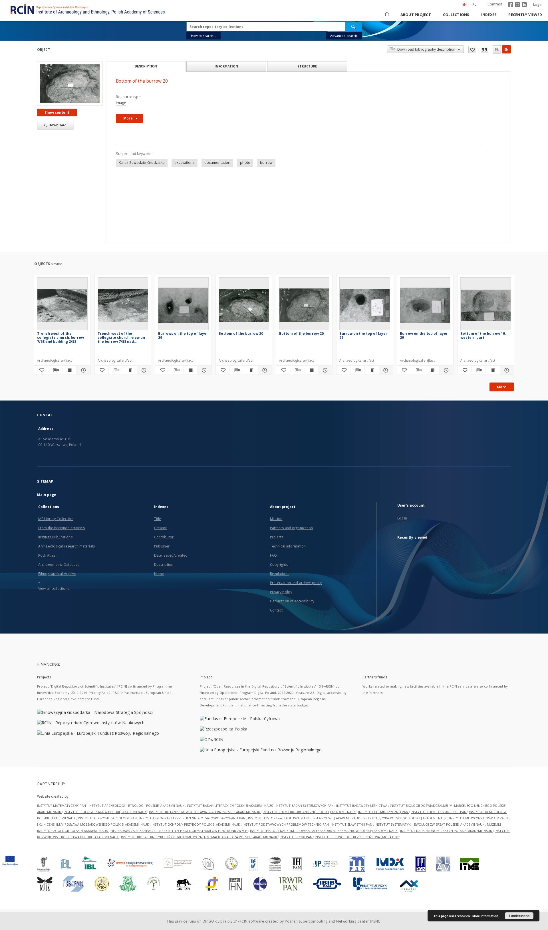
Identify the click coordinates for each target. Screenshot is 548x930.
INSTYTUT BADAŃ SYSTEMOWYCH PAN (305, 805)
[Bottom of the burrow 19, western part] (486, 305)
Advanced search (343, 35)
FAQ (273, 555)
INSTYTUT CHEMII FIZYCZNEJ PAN (383, 812)
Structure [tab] (307, 66)
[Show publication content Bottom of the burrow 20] (251, 370)
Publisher (162, 546)
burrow (266, 162)
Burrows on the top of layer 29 (183, 335)
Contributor (164, 537)
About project (415, 14)
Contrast (494, 4)
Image (121, 102)
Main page (46, 494)
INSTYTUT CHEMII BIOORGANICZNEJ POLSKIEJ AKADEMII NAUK (309, 812)
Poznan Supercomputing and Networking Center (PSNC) (333, 921)
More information (485, 916)
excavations (184, 162)
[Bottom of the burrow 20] (70, 83)
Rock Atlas (46, 555)
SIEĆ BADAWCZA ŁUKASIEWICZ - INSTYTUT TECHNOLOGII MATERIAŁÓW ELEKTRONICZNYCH (179, 831)
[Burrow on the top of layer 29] (365, 305)
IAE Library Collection (55, 518)
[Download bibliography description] (55, 370)
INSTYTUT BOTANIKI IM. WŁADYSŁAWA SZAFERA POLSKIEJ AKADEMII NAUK (205, 812)
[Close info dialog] (484, 49)
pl (474, 4)
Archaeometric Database (59, 564)
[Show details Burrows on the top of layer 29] (203, 370)
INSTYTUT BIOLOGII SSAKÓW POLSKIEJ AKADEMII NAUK (105, 812)
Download (57, 125)
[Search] (353, 26)
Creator (160, 527)
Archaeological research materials (66, 546)
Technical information (288, 546)
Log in (402, 518)
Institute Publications (55, 537)
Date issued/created (171, 555)
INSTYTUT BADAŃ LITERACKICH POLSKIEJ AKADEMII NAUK (230, 805)
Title (157, 518)
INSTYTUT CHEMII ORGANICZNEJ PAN (439, 812)
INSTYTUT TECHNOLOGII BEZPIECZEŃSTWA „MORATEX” (357, 837)
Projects (276, 537)
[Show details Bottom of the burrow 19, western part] (506, 370)
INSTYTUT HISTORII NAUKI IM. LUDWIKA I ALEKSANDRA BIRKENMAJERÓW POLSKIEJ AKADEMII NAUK (324, 831)
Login (537, 4)
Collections (456, 14)
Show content (57, 112)
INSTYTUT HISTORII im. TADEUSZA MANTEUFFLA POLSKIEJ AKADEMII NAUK (304, 818)
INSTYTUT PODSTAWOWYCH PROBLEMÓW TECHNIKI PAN (286, 824)
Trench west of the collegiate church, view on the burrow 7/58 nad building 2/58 (121, 337)
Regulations (279, 573)
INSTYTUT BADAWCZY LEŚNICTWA (362, 805)
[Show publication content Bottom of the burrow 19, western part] (492, 370)
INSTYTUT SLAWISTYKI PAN (352, 824)
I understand (519, 915)
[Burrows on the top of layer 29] (183, 305)
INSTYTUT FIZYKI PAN (296, 837)
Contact (276, 610)
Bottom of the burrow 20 (241, 333)
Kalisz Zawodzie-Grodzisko (142, 162)
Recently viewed (525, 14)
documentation (217, 162)
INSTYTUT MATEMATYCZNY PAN (62, 805)
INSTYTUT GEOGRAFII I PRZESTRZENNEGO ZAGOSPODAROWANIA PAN (192, 818)
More (501, 387)
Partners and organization (291, 527)
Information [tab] (226, 66)
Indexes (489, 14)
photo (245, 162)
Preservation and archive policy (296, 582)
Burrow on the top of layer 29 (363, 335)
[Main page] (386, 14)
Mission (276, 518)
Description (163, 564)
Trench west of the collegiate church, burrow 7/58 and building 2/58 (60, 337)
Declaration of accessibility (292, 601)
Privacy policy (281, 592)
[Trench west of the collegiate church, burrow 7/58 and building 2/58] (62, 305)
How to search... (203, 35)
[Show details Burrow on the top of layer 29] (385, 370)
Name (159, 573)
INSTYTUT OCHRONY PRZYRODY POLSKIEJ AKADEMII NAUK (196, 824)
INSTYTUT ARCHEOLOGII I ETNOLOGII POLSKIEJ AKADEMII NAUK (136, 805)
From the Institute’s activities (61, 527)
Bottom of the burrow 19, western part (483, 335)
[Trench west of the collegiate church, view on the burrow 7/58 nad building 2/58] (123, 305)
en (506, 49)
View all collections (53, 588)
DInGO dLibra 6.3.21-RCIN (225, 921)
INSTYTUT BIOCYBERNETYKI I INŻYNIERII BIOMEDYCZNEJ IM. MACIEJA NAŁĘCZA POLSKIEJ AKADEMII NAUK (199, 837)
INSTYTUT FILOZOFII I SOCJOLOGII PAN (108, 818)
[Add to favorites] (472, 49)
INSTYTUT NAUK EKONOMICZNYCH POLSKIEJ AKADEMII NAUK (446, 831)
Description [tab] (146, 66)
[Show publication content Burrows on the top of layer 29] (190, 370)
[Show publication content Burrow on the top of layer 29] (371, 370)
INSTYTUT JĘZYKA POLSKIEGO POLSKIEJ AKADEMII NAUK (405, 818)
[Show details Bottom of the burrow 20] (264, 370)
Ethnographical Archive (57, 573)
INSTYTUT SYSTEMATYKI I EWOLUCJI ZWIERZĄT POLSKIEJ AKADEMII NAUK (430, 824)
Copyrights (279, 564)
